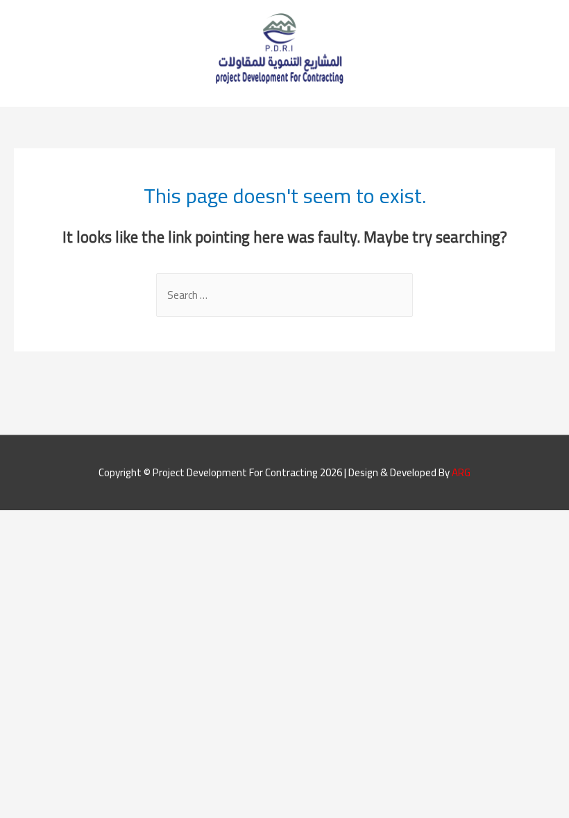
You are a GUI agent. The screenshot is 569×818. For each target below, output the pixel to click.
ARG (461, 472)
